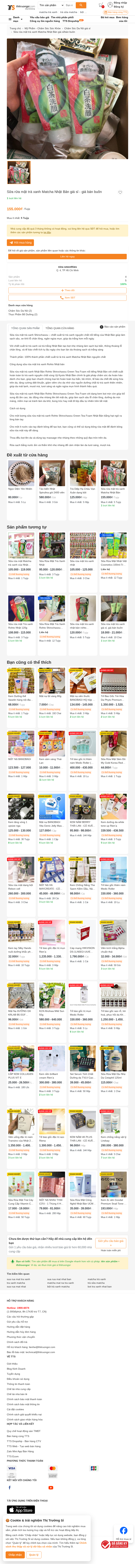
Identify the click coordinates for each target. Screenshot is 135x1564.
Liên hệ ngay (67, 256)
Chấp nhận (15, 1554)
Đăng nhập (120, 2)
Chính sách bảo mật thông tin (23, 1404)
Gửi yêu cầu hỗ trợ (17, 1321)
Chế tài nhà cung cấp (19, 1389)
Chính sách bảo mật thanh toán (24, 1399)
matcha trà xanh (48, 12)
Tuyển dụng (13, 1373)
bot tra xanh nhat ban (100, 1286)
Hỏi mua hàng (23, 242)
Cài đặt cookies (15, 1409)
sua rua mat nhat (16, 1286)
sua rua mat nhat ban (59, 1279)
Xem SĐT (69, 297)
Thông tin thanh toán (18, 1384)
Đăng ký (119, 6)
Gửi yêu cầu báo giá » (110, 1243)
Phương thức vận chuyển (21, 1337)
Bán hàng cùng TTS (117, 12)
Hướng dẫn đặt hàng (18, 1326)
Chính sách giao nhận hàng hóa (25, 1419)
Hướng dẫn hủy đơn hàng (21, 1331)
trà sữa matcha (68, 12)
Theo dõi (70, 290)
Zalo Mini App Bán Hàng (20, 1451)
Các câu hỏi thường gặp (20, 1316)
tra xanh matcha (16, 1282)
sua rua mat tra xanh (18, 1279)
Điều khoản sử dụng (18, 1379)
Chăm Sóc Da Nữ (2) (20, 310)
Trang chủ (15, 28)
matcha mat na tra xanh (60, 1282)
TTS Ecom (13, 1456)
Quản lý (33, 1554)
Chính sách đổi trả (17, 1342)
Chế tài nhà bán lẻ (17, 1394)
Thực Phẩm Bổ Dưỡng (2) (22, 314)
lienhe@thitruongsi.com (42, 1347)
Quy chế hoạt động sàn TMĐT (24, 1431)
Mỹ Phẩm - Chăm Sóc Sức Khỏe (43, 28)
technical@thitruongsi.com (40, 1352)
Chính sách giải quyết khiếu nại (24, 1414)
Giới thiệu (12, 1363)
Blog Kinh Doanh (16, 1368)
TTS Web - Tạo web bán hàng (24, 1446)
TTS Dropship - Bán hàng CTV (24, 1441)
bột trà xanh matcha (58, 1286)
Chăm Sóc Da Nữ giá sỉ (77, 28)
